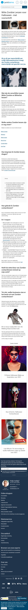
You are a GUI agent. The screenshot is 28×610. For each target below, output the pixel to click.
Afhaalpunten (4, 509)
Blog (2, 569)
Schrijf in (14, 475)
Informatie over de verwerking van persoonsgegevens (13, 514)
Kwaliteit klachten (5, 526)
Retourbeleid (4, 524)
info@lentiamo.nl (14, 488)
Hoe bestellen (4, 495)
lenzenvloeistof (6, 240)
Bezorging (3, 498)
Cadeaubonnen (4, 502)
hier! (22, 262)
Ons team (3, 567)
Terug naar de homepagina (11, 596)
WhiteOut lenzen (5, 41)
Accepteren (4, 608)
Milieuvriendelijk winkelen (6, 511)
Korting (2, 540)
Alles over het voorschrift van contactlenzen (10, 550)
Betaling (3, 500)
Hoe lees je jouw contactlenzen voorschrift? (10, 552)
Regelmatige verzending (6, 536)
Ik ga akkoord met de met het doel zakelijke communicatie (14, 472)
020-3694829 (13, 486)
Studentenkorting (5, 542)
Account (3, 528)
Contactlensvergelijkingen (6, 557)
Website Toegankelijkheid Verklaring (9, 507)
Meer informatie (20, 606)
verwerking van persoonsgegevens (18, 471)
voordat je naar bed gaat (9, 170)
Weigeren (11, 608)
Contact (2, 573)
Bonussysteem (4, 538)
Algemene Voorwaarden (6, 505)
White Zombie (21, 39)
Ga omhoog (19, 596)
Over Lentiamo (4, 564)
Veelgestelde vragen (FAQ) (7, 521)
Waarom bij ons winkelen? (7, 571)
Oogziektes (3, 555)
